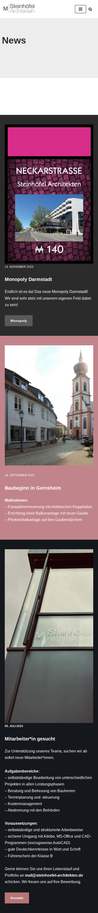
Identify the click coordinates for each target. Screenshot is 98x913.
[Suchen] (90, 9)
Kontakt (16, 898)
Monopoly (18, 321)
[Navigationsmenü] (80, 9)
